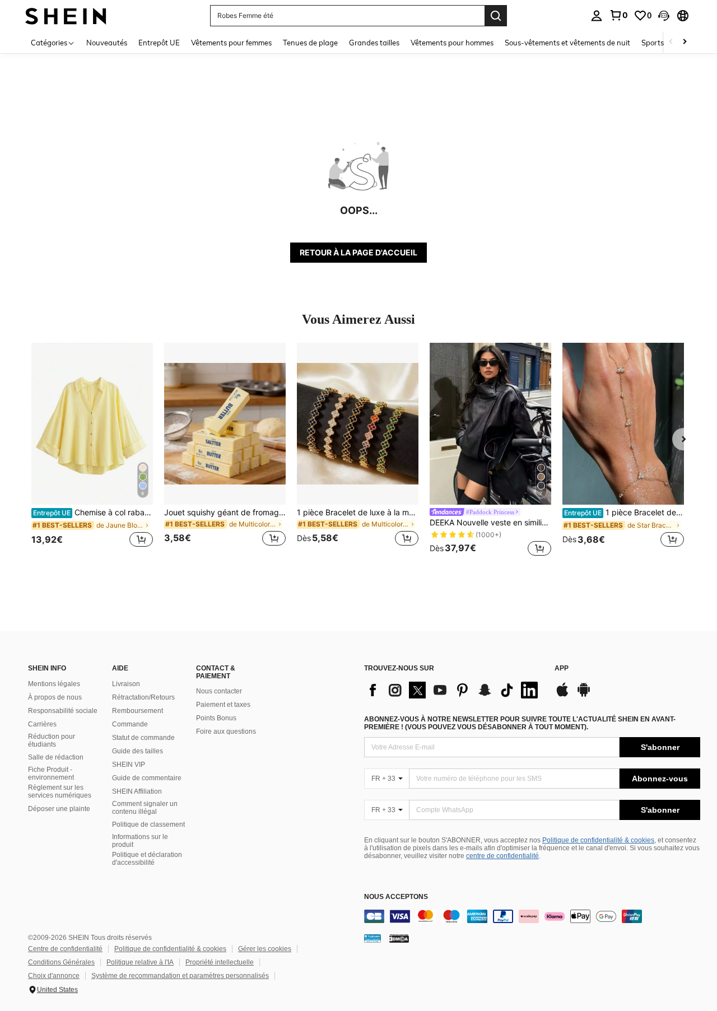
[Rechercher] (496, 15)
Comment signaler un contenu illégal (145, 808)
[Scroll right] (684, 42)
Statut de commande (143, 738)
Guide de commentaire (146, 778)
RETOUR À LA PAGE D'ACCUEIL (358, 252)
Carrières (42, 724)
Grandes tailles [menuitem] (374, 42)
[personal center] (596, 15)
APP (562, 668)
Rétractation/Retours (143, 697)
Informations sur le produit (140, 841)
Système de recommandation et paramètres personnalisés (180, 976)
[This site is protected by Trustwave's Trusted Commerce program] (372, 938)
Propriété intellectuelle (219, 962)
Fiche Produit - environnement (51, 773)
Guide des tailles (137, 751)
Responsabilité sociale (62, 711)
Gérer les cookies (264, 949)
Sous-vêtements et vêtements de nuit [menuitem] (567, 42)
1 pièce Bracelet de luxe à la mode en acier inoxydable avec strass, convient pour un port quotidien (357, 512)
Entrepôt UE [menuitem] (159, 42)
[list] (453, 690)
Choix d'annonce (54, 976)
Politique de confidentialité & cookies (598, 840)
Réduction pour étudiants (51, 740)
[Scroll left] (671, 42)
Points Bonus (216, 718)
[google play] (584, 695)
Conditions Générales (61, 962)
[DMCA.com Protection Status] (399, 938)
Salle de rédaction (55, 757)
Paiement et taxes (223, 705)
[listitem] (92, 451)
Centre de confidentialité (65, 949)
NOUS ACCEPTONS (396, 897)
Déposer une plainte (59, 809)
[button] (664, 15)
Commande (130, 724)
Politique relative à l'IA (140, 962)
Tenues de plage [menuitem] (310, 42)
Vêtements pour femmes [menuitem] (231, 42)
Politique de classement (148, 824)
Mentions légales (54, 684)
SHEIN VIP (128, 764)
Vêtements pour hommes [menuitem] (452, 42)
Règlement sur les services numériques (59, 791)
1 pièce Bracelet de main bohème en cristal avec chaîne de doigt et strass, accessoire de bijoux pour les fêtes (624, 512)
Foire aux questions (226, 731)
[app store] (562, 695)
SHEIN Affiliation (137, 791)
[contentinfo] (532, 916)
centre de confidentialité (502, 856)
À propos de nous (55, 697)
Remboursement (137, 711)
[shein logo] (65, 15)
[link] (618, 15)
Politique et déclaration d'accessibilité (147, 858)
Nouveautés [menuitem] (106, 42)
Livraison (126, 684)
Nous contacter (219, 691)
